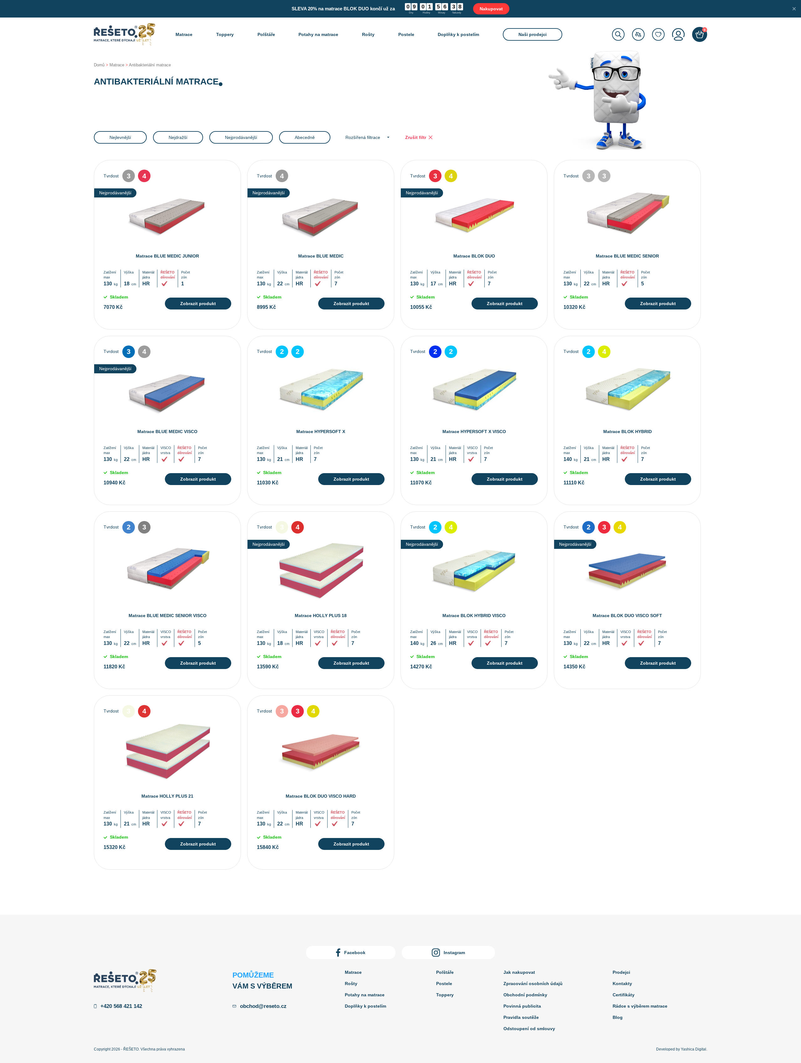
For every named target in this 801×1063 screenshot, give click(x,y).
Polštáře (266, 34)
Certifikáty (624, 994)
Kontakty (622, 983)
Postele (406, 34)
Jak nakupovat (519, 972)
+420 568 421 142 (121, 1006)
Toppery (225, 34)
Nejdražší (178, 137)
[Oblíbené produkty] (658, 34)
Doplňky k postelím (458, 34)
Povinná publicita (522, 1006)
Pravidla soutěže (521, 1017)
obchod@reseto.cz (263, 1006)
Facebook (354, 952)
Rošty (368, 34)
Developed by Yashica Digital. (681, 1049)
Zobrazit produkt (198, 303)
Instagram (454, 952)
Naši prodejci (532, 34)
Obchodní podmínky (525, 994)
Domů (99, 65)
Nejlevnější (120, 137)
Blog (618, 1017)
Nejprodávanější (241, 137)
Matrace (184, 34)
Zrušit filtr (415, 137)
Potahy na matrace (318, 34)
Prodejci (621, 972)
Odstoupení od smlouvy (529, 1028)
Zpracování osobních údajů (533, 983)
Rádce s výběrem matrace (640, 1006)
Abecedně (305, 137)
